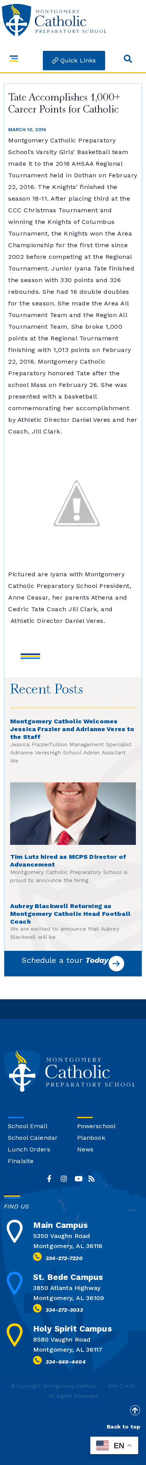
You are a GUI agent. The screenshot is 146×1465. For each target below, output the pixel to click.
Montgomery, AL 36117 (67, 1349)
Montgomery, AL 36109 (68, 1298)
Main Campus (60, 1225)
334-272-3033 (64, 1310)
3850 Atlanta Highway (66, 1288)
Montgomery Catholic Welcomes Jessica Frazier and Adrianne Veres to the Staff (72, 729)
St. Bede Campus (68, 1277)
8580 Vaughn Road (61, 1339)
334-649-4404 (66, 1362)
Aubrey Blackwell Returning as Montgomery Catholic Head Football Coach (70, 913)
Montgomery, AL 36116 (67, 1246)
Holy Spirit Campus (72, 1328)
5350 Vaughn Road (61, 1236)
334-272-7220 (64, 1258)
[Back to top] (135, 1410)
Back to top (123, 1426)
